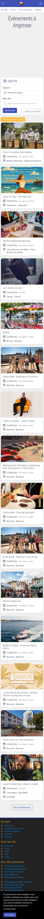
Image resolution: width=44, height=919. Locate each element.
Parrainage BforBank (14, 890)
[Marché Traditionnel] (22, 585)
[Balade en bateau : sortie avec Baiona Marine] (22, 629)
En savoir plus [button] (10, 909)
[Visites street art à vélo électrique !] (22, 723)
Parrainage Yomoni (13, 887)
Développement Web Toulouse (18, 882)
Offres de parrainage (14, 877)
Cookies (8, 834)
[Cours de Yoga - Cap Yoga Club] (22, 180)
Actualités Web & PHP (14, 866)
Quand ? (6, 88)
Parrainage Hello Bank (15, 885)
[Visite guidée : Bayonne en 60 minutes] (22, 360)
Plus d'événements (22, 807)
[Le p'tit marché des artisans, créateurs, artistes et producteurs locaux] (22, 676)
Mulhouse (9, 846)
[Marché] (22, 316)
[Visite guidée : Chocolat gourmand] (22, 496)
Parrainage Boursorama (15, 869)
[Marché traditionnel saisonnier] (22, 224)
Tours (7, 848)
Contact (8, 837)
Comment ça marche (14, 828)
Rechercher (10, 110)
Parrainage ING (11, 874)
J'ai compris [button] (10, 915)
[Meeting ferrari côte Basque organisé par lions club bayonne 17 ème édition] (22, 449)
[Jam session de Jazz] (22, 271)
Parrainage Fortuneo (14, 872)
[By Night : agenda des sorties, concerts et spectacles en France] (22, 3)
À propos (9, 825)
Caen (7, 857)
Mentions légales (12, 831)
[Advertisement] (22, 54)
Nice (7, 851)
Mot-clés (7, 98)
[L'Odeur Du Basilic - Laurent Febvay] (22, 404)
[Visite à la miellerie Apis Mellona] (22, 136)
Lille (6, 854)
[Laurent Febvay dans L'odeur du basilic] (22, 767)
